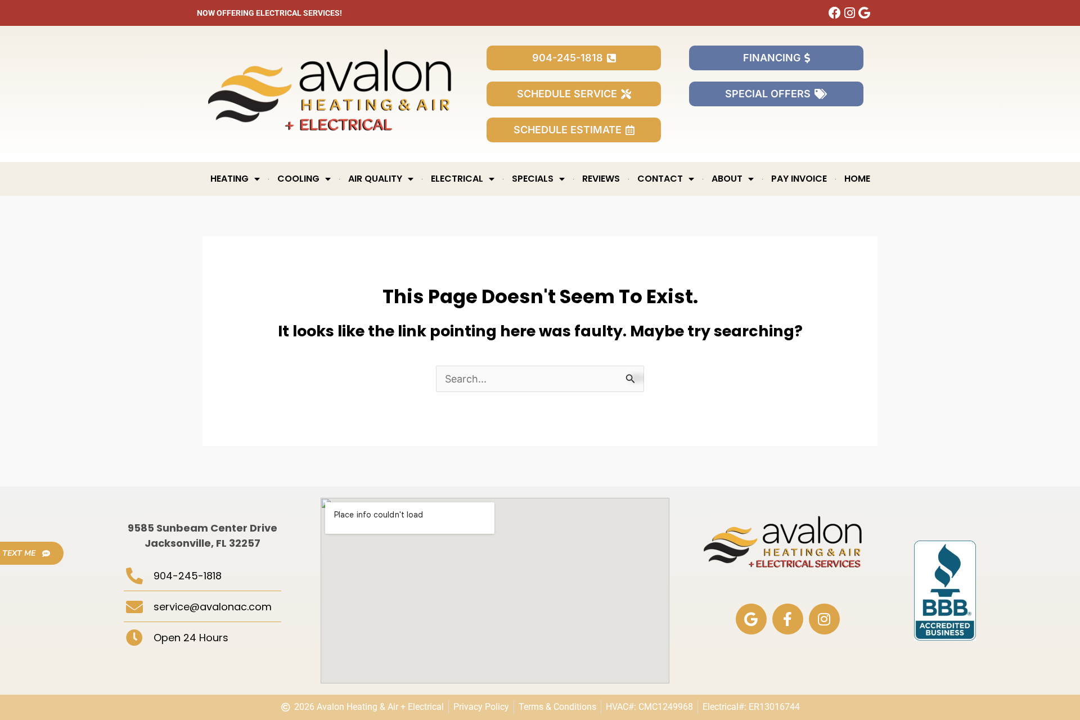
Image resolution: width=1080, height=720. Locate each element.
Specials (533, 178)
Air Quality (375, 178)
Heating (229, 178)
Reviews (601, 178)
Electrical (457, 178)
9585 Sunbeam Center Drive (202, 528)
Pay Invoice (799, 178)
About (727, 178)
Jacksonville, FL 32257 (202, 543)
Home (857, 178)
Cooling (298, 178)
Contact (660, 178)
